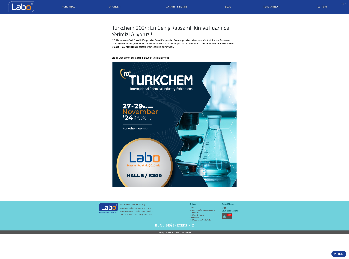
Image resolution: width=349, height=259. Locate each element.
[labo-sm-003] (174, 124)
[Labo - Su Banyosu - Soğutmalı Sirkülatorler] (21, 6)
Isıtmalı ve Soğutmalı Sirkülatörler (202, 210)
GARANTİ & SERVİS (176, 6)
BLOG (228, 6)
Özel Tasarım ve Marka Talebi (200, 220)
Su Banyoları (194, 212)
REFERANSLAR (271, 6)
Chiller (191, 207)
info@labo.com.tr (146, 214)
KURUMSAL (68, 6)
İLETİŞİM (322, 6)
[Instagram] (223, 208)
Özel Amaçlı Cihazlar (197, 215)
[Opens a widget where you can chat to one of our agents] (338, 254)
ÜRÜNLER (114, 6)
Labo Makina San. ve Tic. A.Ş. (133, 204)
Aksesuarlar (194, 217)
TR (343, 3)
